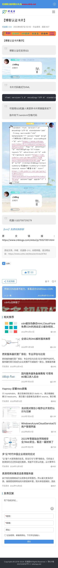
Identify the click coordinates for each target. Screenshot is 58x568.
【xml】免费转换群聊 (13, 229)
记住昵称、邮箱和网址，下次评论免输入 (23, 535)
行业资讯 (36, 27)
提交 (29, 542)
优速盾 (27, 562)
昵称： (8, 516)
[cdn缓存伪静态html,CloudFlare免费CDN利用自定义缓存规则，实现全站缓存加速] (11, 327)
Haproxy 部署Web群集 (14, 388)
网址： (9, 530)
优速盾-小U (7, 27)
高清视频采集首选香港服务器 (17, 473)
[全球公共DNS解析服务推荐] (11, 342)
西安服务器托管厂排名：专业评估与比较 (23, 354)
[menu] (54, 11)
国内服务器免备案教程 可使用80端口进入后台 (37, 375)
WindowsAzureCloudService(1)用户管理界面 (38, 425)
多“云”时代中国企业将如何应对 (18, 454)
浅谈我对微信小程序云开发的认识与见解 (38, 410)
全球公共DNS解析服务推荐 (35, 338)
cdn (8, 263)
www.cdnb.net (29, 4)
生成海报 (10, 281)
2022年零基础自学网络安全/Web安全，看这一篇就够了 (37, 440)
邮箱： (8, 523)
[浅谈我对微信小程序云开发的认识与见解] (11, 412)
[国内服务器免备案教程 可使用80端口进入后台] (11, 377)
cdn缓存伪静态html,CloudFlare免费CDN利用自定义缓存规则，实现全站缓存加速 (38, 325)
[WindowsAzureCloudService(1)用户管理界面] (11, 427)
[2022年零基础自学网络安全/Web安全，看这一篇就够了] (11, 442)
